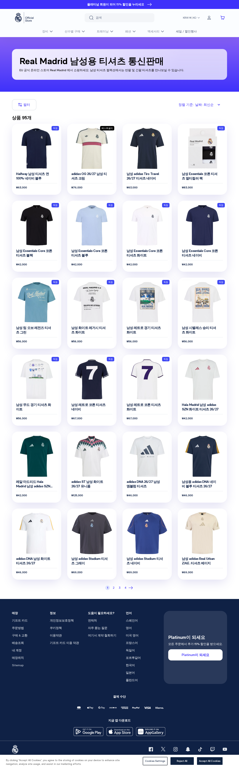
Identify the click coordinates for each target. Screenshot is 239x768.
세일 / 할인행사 (186, 31)
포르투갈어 (133, 658)
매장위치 (18, 658)
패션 (128, 31)
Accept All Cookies (210, 761)
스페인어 (132, 620)
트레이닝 (103, 31)
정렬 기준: (196, 105)
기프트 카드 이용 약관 (64, 643)
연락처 (92, 620)
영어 (129, 628)
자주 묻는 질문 (97, 628)
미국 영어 (132, 635)
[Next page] (131, 588)
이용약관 (56, 635)
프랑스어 (132, 643)
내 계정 (17, 650)
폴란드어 (132, 680)
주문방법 (18, 628)
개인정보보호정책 (62, 620)
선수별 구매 (72, 31)
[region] (119, 761)
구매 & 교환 (19, 635)
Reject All (182, 761)
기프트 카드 (20, 620)
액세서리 (153, 31)
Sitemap (18, 665)
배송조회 (18, 643)
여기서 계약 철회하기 (102, 635)
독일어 (130, 650)
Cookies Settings (155, 761)
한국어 (130, 665)
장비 (45, 31)
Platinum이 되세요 (195, 655)
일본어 (130, 672)
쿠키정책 (56, 628)
